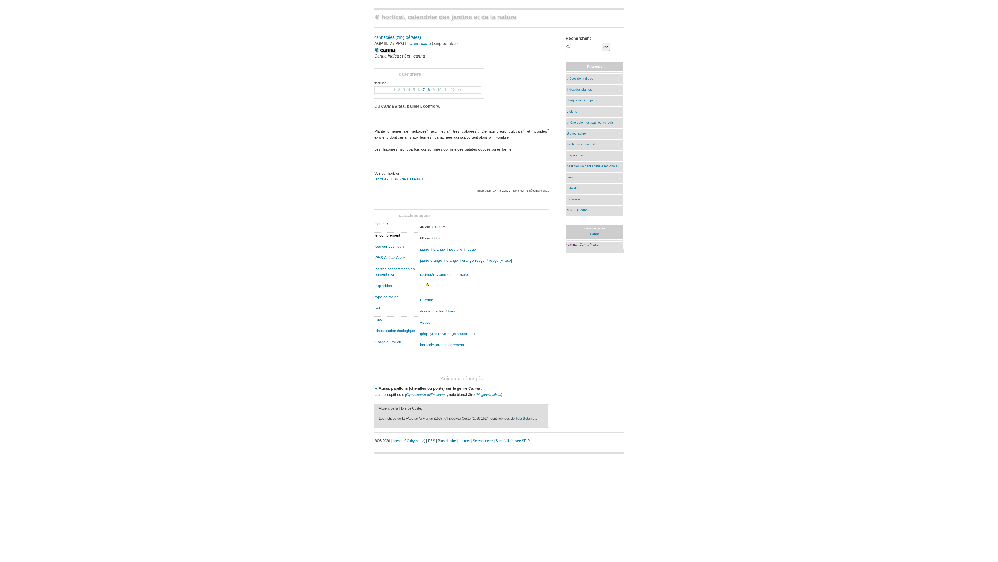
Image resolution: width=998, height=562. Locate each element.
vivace (425, 322)
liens (570, 177)
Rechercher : (578, 38)
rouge (471, 249)
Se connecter (483, 441)
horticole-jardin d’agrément (442, 345)
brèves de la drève (580, 78)
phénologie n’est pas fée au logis (590, 122)
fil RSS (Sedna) (578, 210)
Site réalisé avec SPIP (513, 441)
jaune (424, 249)
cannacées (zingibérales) (397, 37)
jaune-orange (431, 260)
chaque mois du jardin (582, 100)
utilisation (573, 188)
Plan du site (447, 441)
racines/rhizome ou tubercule (444, 274)
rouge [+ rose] (500, 260)
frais (451, 311)
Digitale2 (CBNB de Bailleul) (397, 179)
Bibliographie (576, 133)
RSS (431, 441)
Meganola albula (489, 395)
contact (464, 441)
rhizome (426, 300)
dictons (572, 111)
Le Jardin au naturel (581, 144)
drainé (425, 311)
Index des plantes (579, 89)
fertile (439, 311)
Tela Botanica (526, 418)
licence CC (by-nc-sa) (409, 441)
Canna (595, 234)
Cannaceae (420, 43)
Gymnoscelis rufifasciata (425, 395)
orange (439, 249)
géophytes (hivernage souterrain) (447, 333)
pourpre (455, 249)
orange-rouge (473, 260)
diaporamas (575, 155)
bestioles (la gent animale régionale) (593, 166)
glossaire (573, 199)
